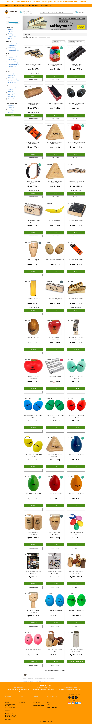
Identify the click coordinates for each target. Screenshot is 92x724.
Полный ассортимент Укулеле (44, 687)
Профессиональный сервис (70, 687)
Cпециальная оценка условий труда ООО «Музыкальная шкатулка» (10, 717)
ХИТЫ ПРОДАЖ (50, 706)
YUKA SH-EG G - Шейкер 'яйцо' (33, 493)
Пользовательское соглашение (10, 705)
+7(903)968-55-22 (26, 11)
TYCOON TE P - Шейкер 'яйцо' (33, 650)
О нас (6, 709)
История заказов (37, 704)
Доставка (7, 701)
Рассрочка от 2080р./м (33, 73)
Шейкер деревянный (12, 62)
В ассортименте (11, 87)
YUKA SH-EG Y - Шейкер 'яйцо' (76, 493)
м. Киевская (10, 47)
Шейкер (9, 57)
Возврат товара (9, 713)
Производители (51, 701)
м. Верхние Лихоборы (12, 50)
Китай (9, 109)
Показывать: (55, 41)
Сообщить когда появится (76, 661)
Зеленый (9, 91)
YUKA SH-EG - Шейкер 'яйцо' (33, 337)
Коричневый (10, 93)
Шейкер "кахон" (11, 59)
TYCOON (9, 35)
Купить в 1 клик (33, 79)
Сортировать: (71, 41)
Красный (9, 94)
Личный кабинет (37, 702)
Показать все (9, 67)
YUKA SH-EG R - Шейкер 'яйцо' (55, 493)
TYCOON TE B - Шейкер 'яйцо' (55, 610)
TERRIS (9, 29)
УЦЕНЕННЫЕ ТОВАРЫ (52, 707)
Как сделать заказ (10, 707)
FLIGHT (9, 31)
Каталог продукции (12, 56)
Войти (50, 5)
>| (33, 674)
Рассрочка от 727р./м (76, 190)
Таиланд (9, 110)
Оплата (7, 702)
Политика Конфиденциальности (11, 711)
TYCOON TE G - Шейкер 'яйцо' (76, 610)
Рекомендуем (10, 75)
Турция (9, 112)
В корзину (34, 76)
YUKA (9, 33)
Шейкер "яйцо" (10, 61)
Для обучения (10, 82)
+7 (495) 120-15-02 (27, 13)
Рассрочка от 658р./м (33, 190)
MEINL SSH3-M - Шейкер (55, 376)
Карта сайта (22, 702)
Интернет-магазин (18, 687)
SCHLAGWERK (10, 36)
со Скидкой (10, 73)
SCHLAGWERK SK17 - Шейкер (76, 259)
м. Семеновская (11, 48)
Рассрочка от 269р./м (33, 307)
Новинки (9, 77)
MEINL (9, 38)
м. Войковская (11, 45)
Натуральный (10, 96)
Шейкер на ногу (11, 66)
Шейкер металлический (12, 64)
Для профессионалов (12, 80)
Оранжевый (10, 98)
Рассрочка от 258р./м (76, 307)
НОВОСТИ (49, 704)
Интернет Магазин (11, 43)
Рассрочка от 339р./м (33, 112)
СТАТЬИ (49, 702)
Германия (10, 105)
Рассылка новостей (38, 705)
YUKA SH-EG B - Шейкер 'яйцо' (76, 454)
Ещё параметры (13, 115)
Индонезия (10, 107)
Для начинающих (11, 79)
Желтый (9, 89)
